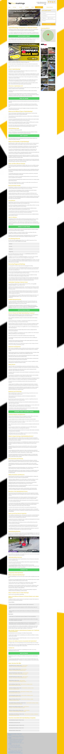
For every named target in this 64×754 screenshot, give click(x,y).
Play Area (14, 7)
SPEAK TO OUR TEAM (24, 226)
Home (9, 7)
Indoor (33, 7)
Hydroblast (39, 7)
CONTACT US (24, 569)
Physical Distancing (49, 7)
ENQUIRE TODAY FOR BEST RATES (23, 411)
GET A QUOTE (24, 135)
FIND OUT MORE (24, 98)
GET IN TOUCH (24, 653)
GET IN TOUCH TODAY (24, 36)
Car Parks (26, 7)
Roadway (20, 7)
